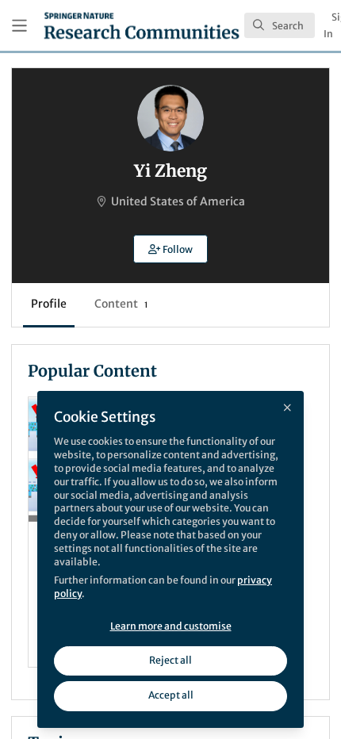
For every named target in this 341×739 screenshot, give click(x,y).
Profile (49, 304)
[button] (170, 249)
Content (121, 304)
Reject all (170, 660)
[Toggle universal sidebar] (19, 25)
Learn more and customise (171, 626)
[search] (279, 25)
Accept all (170, 695)
